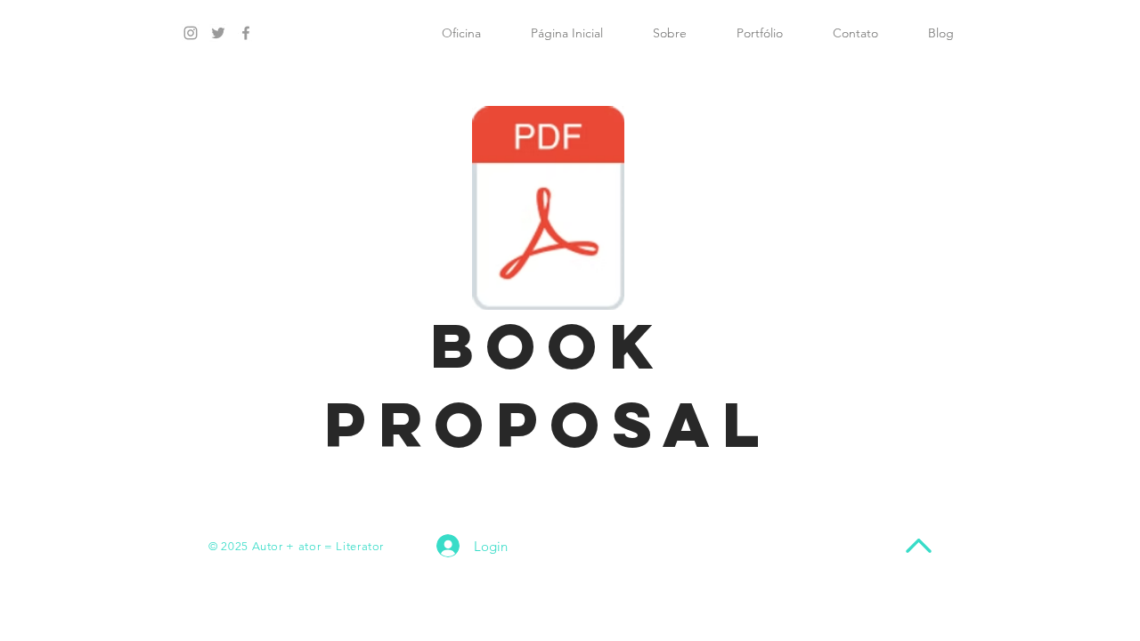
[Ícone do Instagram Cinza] (191, 33)
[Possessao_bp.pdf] (548, 210)
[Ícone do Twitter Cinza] (218, 33)
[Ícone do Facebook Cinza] (246, 33)
